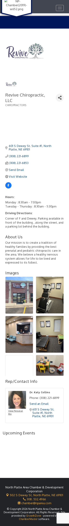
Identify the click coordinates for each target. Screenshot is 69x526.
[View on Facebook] (8, 187)
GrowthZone (33, 515)
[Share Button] (60, 98)
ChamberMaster (28, 518)
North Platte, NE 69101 (36, 495)
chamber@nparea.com (36, 503)
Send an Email (39, 404)
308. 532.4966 (36, 499)
